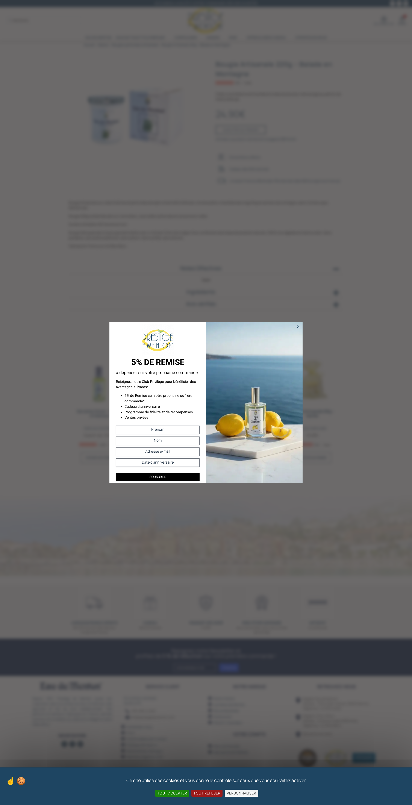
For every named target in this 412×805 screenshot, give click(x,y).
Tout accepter (172, 793)
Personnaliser (241, 793)
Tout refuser (207, 793)
